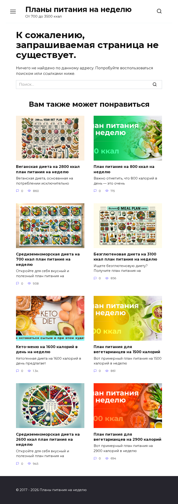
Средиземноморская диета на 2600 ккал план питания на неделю (48, 439)
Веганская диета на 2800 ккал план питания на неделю (48, 169)
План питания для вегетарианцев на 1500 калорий (127, 349)
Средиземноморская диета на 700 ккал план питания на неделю (48, 259)
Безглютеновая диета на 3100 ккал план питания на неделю (125, 256)
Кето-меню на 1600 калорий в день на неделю (47, 349)
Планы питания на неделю (78, 9)
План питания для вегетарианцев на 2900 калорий (127, 436)
